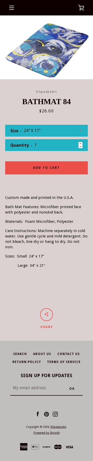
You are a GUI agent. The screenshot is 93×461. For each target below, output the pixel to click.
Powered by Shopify (47, 433)
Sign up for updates (46, 375)
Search (20, 354)
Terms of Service (64, 362)
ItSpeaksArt (58, 427)
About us (42, 354)
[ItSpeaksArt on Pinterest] (46, 414)
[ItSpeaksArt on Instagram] (55, 414)
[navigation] (11, 7)
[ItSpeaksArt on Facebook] (37, 414)
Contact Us (68, 354)
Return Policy (26, 362)
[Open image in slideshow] (46, 47)
